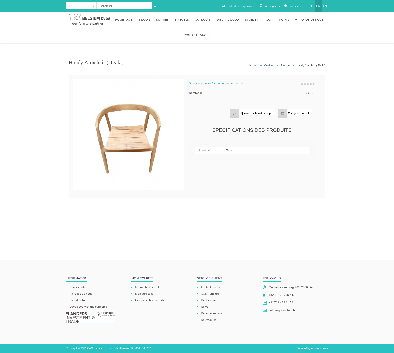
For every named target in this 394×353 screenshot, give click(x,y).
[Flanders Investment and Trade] (90, 317)
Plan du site (77, 300)
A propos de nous (309, 19)
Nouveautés (208, 319)
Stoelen (251, 19)
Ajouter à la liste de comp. (255, 113)
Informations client (147, 287)
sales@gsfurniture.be (283, 310)
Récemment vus (211, 313)
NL (311, 6)
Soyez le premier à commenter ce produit (216, 83)
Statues (162, 19)
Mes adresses (144, 293)
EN (325, 6)
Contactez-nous (197, 35)
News (204, 306)
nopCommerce (319, 348)
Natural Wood (227, 19)
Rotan (284, 19)
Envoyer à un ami (298, 113)
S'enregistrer (272, 6)
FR (318, 6)
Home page (123, 19)
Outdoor (202, 19)
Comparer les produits (149, 300)
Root (269, 19)
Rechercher (208, 300)
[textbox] (124, 5)
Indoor (144, 19)
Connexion (295, 6)
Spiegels (182, 19)
